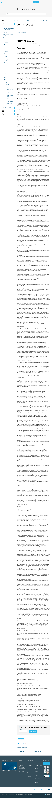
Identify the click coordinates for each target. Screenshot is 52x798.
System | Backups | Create (10, 93)
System (7, 87)
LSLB (6, 82)
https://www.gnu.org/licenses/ (40, 723)
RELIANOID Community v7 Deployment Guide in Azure (9, 59)
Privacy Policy (26, 794)
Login (6, 79)
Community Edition (32, 20)
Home (18, 20)
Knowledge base (24, 20)
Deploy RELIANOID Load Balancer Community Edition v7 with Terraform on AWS (9, 54)
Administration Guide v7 (8, 37)
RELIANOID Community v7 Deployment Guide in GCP (9, 45)
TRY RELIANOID (36, 2)
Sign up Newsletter (46, 763)
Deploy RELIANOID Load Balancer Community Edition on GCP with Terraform (9, 40)
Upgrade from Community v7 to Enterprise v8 (8, 67)
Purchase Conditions (19, 794)
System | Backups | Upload (10, 96)
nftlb (5, 31)
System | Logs (9, 99)
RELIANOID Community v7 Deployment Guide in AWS (9, 63)
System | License (10, 101)
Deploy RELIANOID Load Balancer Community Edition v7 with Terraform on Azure (9, 49)
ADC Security (29, 776)
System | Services (10, 89)
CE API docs (6, 32)
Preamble (20, 35)
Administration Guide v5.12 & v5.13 (9, 35)
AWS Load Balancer (38, 765)
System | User (9, 98)
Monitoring (7, 84)
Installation (7, 77)
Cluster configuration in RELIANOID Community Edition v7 (9, 71)
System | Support (10, 103)
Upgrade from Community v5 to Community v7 (8, 74)
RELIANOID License (22, 34)
